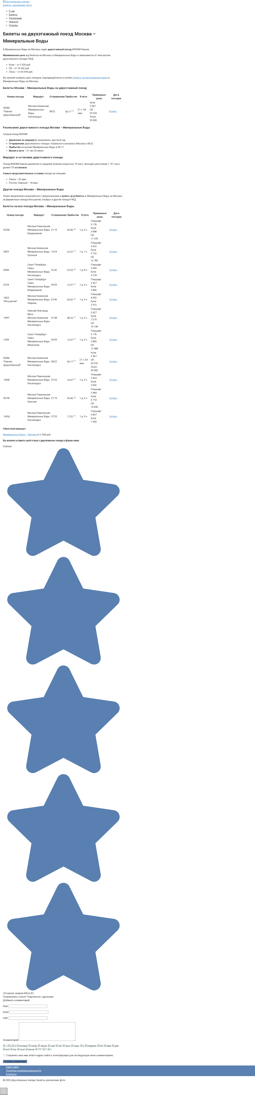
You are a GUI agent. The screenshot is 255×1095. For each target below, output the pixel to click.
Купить (113, 111)
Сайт (5, 1018)
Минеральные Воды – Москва (20, 434)
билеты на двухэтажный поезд (90, 77)
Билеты (13, 14)
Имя (5, 1006)
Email (6, 1012)
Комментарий (10, 1040)
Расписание (15, 18)
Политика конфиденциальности (23, 1070)
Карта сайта (12, 1067)
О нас (12, 11)
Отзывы (13, 25)
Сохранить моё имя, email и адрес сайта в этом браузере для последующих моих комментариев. (59, 1055)
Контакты (11, 1074)
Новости (13, 21)
